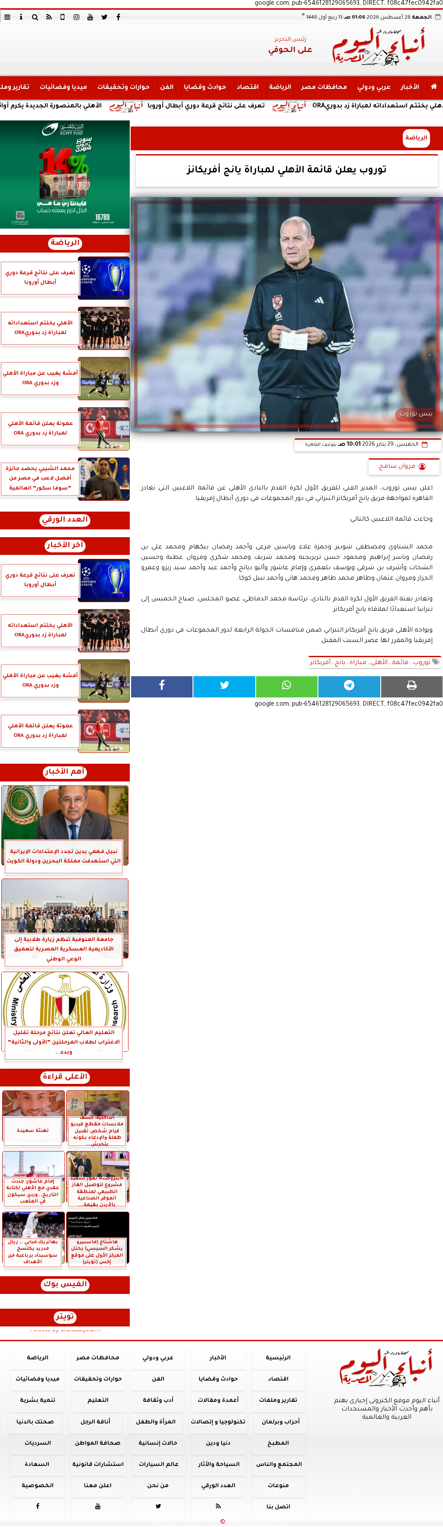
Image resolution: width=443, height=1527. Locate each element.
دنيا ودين (218, 1444)
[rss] (49, 17)
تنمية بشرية (37, 1401)
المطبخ (278, 1444)
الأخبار (410, 87)
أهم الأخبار (64, 772)
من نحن (158, 1486)
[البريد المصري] (65, 174)
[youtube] (90, 17)
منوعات (278, 1486)
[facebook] (118, 17)
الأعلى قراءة (65, 1077)
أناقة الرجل (95, 1423)
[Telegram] (349, 686)
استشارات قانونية (98, 1465)
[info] (21, 17)
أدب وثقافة (158, 1401)
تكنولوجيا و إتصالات (218, 1423)
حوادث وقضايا (205, 87)
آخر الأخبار (65, 546)
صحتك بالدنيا (35, 1423)
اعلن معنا (98, 1486)
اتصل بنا (278, 1507)
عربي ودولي (374, 87)
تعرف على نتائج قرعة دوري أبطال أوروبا (268, 106)
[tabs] (7, 17)
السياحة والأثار (219, 1465)
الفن (166, 87)
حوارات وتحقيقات (123, 87)
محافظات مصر (324, 87)
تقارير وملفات (278, 1401)
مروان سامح (397, 467)
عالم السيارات (159, 1465)
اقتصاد (248, 87)
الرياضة (280, 87)
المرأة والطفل (156, 1423)
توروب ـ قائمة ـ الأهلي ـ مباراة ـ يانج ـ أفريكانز (371, 663)
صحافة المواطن (98, 1444)
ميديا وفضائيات (63, 87)
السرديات (38, 1444)
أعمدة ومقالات (218, 1401)
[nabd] (63, 17)
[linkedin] (76, 17)
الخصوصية (38, 1486)
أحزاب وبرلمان (281, 1423)
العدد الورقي (65, 520)
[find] (35, 17)
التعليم (98, 1401)
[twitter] (104, 17)
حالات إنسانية (157, 1444)
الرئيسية (278, 1358)
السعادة (37, 1465)
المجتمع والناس (279, 1465)
